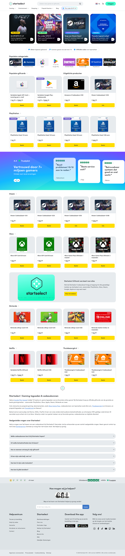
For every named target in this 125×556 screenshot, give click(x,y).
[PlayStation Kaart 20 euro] (49, 124)
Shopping (34, 8)
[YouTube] (106, 529)
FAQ (38, 537)
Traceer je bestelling (15, 519)
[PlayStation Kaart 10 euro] (22, 124)
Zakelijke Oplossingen (44, 540)
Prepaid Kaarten (47, 8)
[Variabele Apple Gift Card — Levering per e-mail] (22, 84)
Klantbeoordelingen (43, 519)
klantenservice (21, 426)
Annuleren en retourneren (17, 528)
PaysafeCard (29, 408)
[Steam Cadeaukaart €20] (49, 205)
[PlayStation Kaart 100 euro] (103, 124)
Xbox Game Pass (54, 406)
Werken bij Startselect (44, 528)
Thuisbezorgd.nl (97, 406)
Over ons (40, 522)
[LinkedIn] (114, 529)
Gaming (11, 8)
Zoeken (86, 507)
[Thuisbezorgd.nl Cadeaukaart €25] (103, 359)
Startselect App (42, 525)
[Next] (18, 180)
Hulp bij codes (13, 522)
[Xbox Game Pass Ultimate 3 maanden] (103, 245)
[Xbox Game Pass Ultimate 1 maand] (76, 245)
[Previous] (15, 180)
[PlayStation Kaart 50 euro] (76, 124)
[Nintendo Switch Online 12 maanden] (103, 317)
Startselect (42, 514)
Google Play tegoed (20, 400)
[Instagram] (94, 529)
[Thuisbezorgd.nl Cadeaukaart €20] (76, 359)
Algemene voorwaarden (16, 553)
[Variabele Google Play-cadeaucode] (49, 84)
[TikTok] (102, 529)
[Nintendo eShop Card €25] (49, 317)
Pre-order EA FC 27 (70, 8)
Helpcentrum (15, 514)
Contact (11, 531)
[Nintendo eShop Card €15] (22, 317)
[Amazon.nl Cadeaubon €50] (76, 84)
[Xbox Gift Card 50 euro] (49, 245)
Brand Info (40, 534)
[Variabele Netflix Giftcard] (22, 359)
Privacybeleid (29, 553)
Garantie (12, 525)
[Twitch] (110, 529)
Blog (57, 8)
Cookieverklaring (40, 553)
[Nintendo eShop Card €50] (76, 317)
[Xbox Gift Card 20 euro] (22, 245)
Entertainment (23, 8)
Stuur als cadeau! (70, 294)
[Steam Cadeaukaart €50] (103, 84)
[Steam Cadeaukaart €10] (22, 205)
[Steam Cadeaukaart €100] (103, 205)
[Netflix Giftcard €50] (49, 359)
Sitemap (48, 553)
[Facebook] (98, 529)
